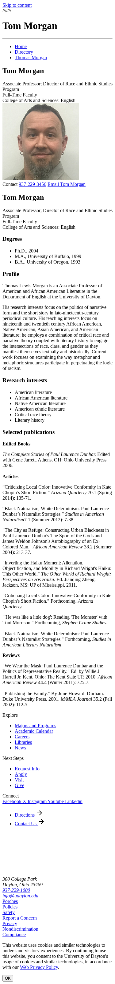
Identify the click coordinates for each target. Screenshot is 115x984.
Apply (21, 774)
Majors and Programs (35, 725)
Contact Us (26, 823)
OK (8, 978)
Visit (19, 779)
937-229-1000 (16, 890)
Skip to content (17, 5)
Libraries (23, 742)
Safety (8, 912)
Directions (25, 815)
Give (19, 785)
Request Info (27, 768)
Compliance (14, 934)
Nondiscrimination (20, 929)
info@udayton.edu (20, 895)
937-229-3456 (32, 184)
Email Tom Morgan (67, 184)
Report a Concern (19, 917)
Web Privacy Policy (39, 967)
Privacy (9, 923)
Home (21, 46)
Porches (10, 901)
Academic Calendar (34, 731)
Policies (9, 906)
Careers (22, 736)
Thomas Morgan (31, 57)
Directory (24, 52)
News (20, 747)
